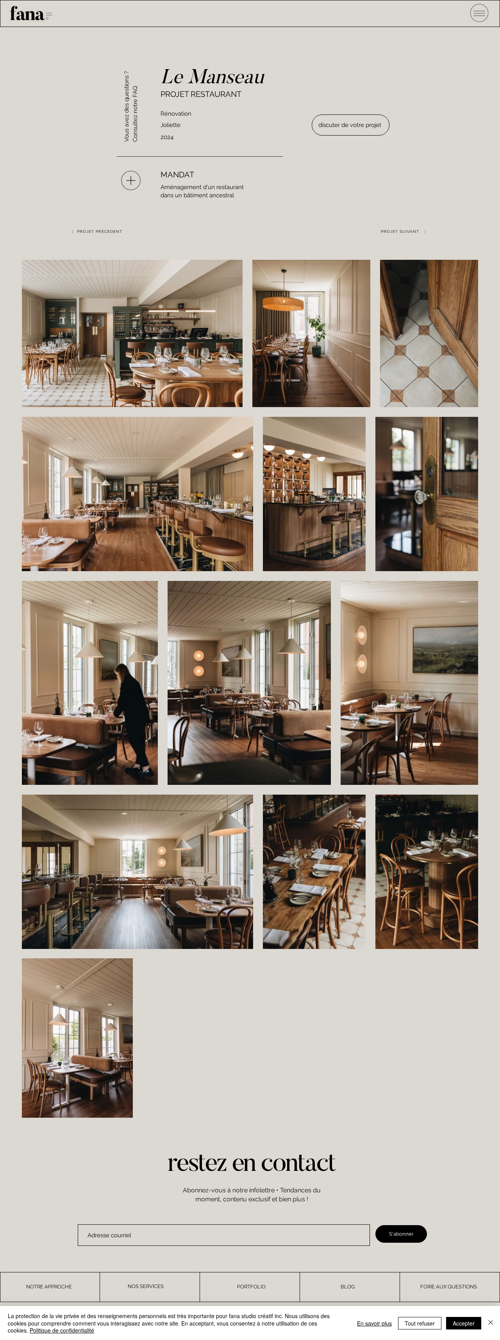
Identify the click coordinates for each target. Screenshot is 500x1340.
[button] (479, 12)
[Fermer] (490, 1323)
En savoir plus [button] (374, 1323)
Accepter (464, 1323)
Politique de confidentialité (62, 1330)
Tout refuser (420, 1323)
